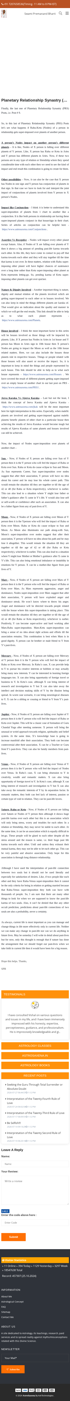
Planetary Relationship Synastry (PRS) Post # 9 (35, 100)
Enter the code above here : (18, 1215)
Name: (5, 1156)
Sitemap (5, 1311)
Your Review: (9, 1171)
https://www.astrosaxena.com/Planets (21, 320)
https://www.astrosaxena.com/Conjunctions (24, 229)
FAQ (3, 1306)
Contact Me (7, 1317)
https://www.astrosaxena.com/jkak (20, 406)
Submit (13, 1237)
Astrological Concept (12, 1301)
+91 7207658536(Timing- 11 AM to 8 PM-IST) (30, 4)
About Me (6, 1296)
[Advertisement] (35, 66)
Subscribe (14, 1369)
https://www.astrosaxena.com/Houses (42, 374)
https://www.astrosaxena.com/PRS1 (20, 387)
